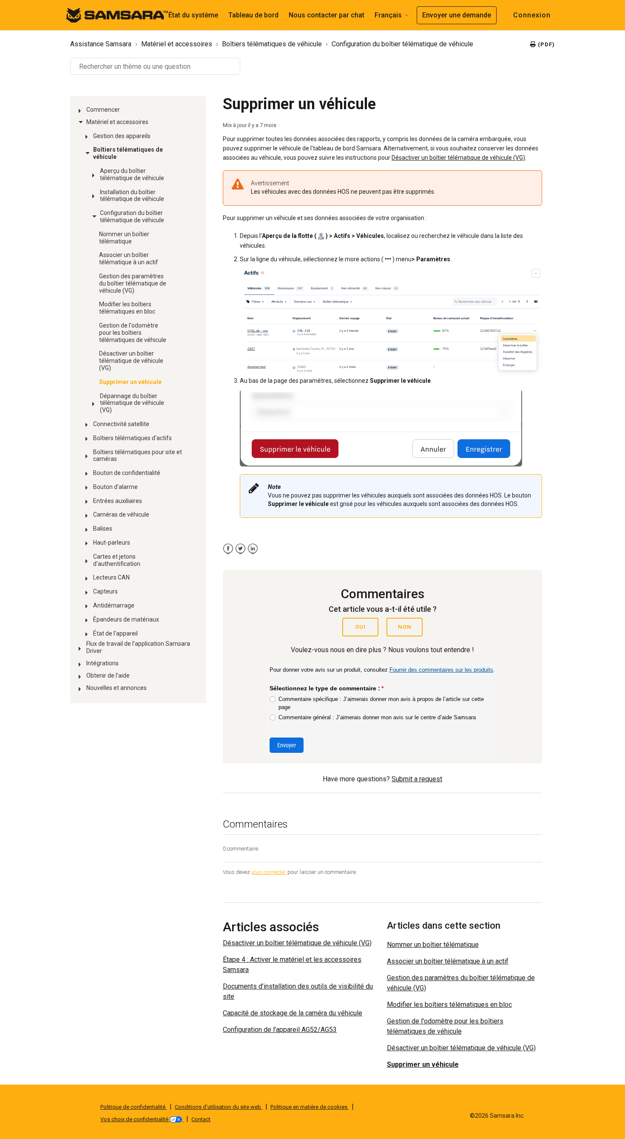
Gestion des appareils (122, 136)
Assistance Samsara (100, 44)
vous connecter (268, 872)
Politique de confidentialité (133, 1107)
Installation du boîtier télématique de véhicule (132, 196)
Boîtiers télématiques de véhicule (272, 44)
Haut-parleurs (111, 542)
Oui (360, 627)
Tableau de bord (253, 15)
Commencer (103, 109)
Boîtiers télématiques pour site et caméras (137, 456)
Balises (102, 528)
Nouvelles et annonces (116, 687)
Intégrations (102, 663)
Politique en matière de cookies (309, 1107)
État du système (193, 15)
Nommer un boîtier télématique (124, 238)
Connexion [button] (532, 15)
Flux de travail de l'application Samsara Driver (138, 647)
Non (405, 627)
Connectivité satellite (121, 424)
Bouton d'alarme (115, 486)
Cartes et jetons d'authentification (116, 560)
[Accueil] (117, 15)
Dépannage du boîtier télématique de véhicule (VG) (132, 403)
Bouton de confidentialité (126, 472)
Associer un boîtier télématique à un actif (128, 259)
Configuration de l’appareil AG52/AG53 (280, 1030)
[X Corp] (240, 548)
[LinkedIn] (252, 548)
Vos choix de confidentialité (135, 1119)
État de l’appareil (115, 633)
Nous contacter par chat (326, 15)
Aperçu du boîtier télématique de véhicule (132, 174)
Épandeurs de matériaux (126, 619)
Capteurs (105, 591)
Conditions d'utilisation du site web (218, 1107)
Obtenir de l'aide (108, 675)
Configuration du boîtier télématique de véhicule (402, 44)
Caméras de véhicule (121, 514)
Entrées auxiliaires (117, 500)
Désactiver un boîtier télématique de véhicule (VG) (131, 360)
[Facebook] (228, 548)
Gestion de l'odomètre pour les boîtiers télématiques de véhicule (132, 332)
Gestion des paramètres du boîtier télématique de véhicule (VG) (132, 283)
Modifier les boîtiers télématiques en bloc (127, 308)
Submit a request (417, 779)
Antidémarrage (113, 605)
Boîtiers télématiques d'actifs (132, 438)
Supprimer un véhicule (130, 382)
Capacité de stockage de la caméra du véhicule (292, 1013)
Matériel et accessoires (176, 44)
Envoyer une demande (456, 15)
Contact (200, 1119)
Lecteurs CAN (111, 577)
